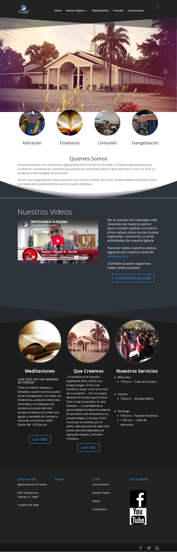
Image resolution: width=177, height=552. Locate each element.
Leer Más (39, 439)
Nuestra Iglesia (75, 10)
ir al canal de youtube (133, 278)
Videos (96, 501)
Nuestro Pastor (101, 492)
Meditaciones (100, 10)
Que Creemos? (100, 484)
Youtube (118, 10)
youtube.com (117, 256)
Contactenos (99, 509)
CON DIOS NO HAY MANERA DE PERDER (38, 380)
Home (58, 10)
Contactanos (135, 10)
